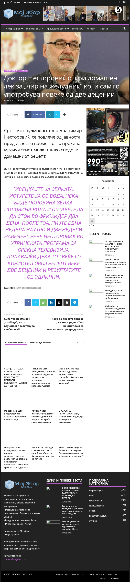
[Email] (59, 302)
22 (118, 210)
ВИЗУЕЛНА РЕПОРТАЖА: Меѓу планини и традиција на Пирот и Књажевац (71, 416)
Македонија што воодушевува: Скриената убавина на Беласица (15, 415)
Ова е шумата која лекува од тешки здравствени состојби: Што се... (114, 279)
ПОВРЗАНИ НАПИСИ (16, 342)
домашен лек (21, 288)
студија (93, 521)
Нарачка (103, 28)
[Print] (66, 302)
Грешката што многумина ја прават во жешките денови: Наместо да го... (115, 263)
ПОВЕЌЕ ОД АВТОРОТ (40, 342)
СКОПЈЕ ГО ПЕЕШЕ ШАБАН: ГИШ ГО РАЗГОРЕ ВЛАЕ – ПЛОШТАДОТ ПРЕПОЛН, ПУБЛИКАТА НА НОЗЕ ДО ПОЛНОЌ (15, 377)
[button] (124, 28)
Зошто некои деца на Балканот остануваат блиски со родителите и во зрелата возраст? (71, 451)
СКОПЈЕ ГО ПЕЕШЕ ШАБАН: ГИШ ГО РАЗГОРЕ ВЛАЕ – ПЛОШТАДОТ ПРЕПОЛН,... (114, 246)
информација (13, 28)
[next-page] (81, 342)
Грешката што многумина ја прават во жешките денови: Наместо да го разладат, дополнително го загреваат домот (43, 377)
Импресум (77, 28)
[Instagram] (124, 2)
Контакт (91, 28)
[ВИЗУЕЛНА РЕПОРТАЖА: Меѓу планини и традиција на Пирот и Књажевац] (71, 399)
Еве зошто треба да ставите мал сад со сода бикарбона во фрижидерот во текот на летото (43, 453)
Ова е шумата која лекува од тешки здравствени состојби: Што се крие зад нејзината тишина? (71, 375)
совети (23, 71)
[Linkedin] (51, 302)
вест (91, 495)
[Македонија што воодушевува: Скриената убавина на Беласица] (16, 399)
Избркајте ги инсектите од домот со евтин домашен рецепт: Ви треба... (115, 310)
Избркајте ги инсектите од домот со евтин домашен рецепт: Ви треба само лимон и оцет (42, 416)
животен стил (33, 28)
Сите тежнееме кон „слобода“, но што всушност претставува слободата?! (19, 324)
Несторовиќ (34, 288)
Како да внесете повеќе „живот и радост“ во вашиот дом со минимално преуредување (65, 324)
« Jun (91, 225)
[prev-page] (77, 342)
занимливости (96, 505)
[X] (35, 302)
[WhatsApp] (43, 302)
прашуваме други (56, 28)
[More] (64, 114)
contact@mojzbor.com (15, 559)
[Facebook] (119, 2)
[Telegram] (74, 302)
